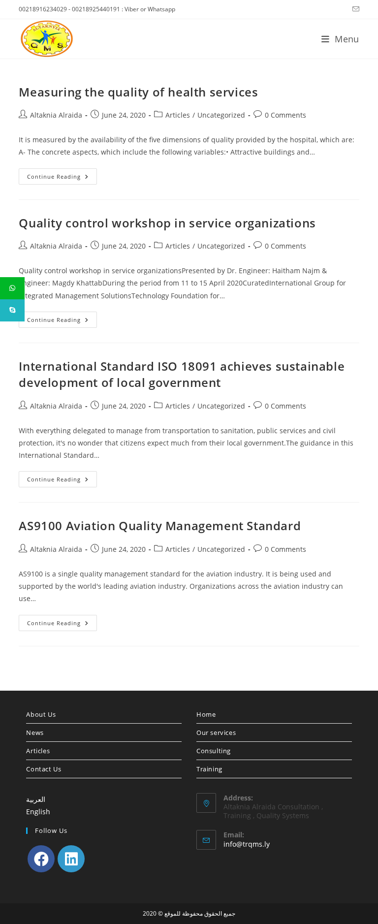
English (38, 811)
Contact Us (43, 769)
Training (209, 769)
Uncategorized (221, 115)
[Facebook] (41, 858)
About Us (41, 714)
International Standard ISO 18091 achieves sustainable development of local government (182, 374)
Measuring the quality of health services (138, 92)
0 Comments (285, 115)
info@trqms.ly (246, 844)
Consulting (213, 750)
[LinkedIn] (71, 858)
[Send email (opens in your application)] (354, 9)
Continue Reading (62, 178)
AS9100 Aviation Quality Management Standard (160, 525)
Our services (216, 732)
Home (206, 714)
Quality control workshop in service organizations (167, 223)
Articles (177, 115)
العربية (35, 799)
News (34, 732)
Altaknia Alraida (56, 115)
